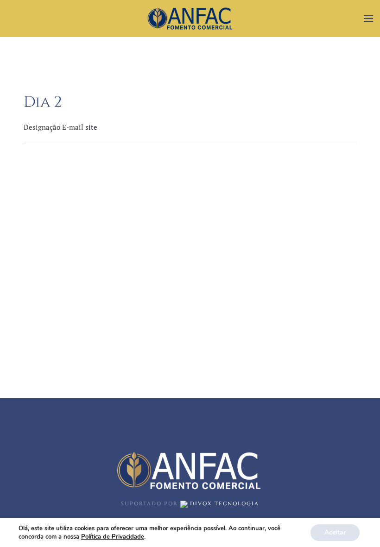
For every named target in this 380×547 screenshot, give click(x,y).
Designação (43, 127)
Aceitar (335, 532)
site (91, 127)
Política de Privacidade (112, 537)
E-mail (73, 127)
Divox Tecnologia (223, 503)
